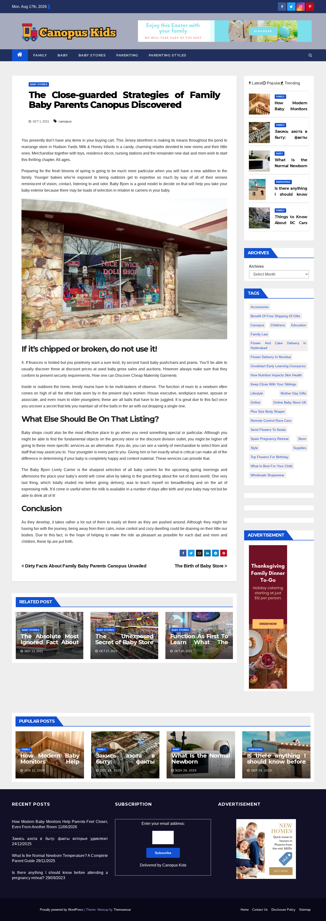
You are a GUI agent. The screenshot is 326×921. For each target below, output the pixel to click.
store (302, 439)
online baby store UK (289, 402)
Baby (63, 55)
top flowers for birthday (270, 457)
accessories (260, 307)
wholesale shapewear (267, 475)
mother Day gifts (293, 393)
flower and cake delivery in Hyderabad (278, 345)
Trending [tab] (292, 83)
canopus (65, 121)
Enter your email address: (163, 844)
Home (245, 909)
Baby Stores (92, 55)
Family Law (259, 334)
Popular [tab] (273, 83)
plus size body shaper (268, 411)
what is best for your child (271, 466)
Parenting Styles (167, 55)
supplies (299, 448)
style (254, 448)
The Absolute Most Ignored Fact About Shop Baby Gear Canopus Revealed (50, 645)
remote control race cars (271, 420)
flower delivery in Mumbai (271, 357)
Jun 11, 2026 (34, 770)
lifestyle (257, 393)
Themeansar (122, 909)
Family (40, 55)
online (255, 402)
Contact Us (260, 909)
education (298, 325)
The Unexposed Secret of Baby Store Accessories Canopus (124, 645)
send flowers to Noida (268, 430)
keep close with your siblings (273, 384)
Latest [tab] (256, 83)
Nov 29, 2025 (186, 770)
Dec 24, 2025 (110, 770)
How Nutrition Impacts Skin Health (276, 375)
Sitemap (304, 909)
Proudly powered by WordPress (62, 909)
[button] (310, 55)
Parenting (127, 55)
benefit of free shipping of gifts (275, 316)
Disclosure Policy (283, 909)
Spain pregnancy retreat (270, 439)
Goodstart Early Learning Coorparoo (278, 366)
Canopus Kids (174, 865)
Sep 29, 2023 (261, 770)
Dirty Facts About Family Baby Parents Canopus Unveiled (85, 565)
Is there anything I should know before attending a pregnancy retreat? (276, 764)
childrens (278, 325)
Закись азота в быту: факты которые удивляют (125, 761)
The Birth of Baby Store (200, 565)
